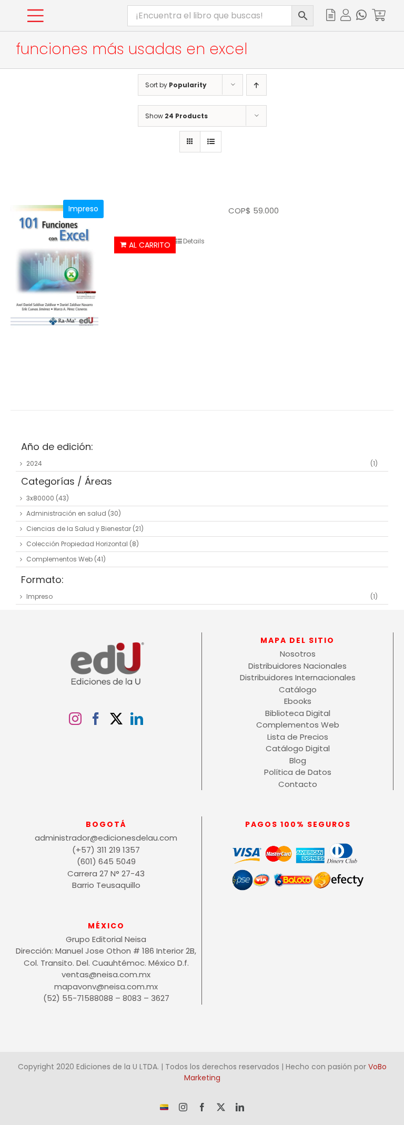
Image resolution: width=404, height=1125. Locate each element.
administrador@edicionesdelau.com (106, 837)
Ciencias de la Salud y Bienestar (78, 528)
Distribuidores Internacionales (298, 677)
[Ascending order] (256, 85)
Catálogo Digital (298, 748)
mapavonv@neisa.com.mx (106, 986)
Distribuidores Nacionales (297, 665)
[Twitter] (116, 718)
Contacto (297, 784)
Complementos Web (59, 559)
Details (194, 241)
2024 (34, 463)
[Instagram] (75, 718)
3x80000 (40, 498)
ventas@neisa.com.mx (106, 974)
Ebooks (297, 701)
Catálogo (298, 689)
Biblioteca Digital (297, 713)
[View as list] (210, 141)
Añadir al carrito (145, 245)
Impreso (39, 596)
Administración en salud (66, 513)
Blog (297, 760)
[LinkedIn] (136, 718)
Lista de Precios (297, 736)
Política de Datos (297, 772)
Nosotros (298, 653)
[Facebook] (95, 718)
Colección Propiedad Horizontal (77, 543)
